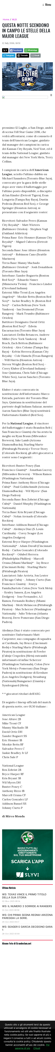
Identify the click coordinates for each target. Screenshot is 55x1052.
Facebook (17, 50)
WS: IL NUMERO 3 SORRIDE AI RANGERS (27, 906)
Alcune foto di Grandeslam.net (16, 943)
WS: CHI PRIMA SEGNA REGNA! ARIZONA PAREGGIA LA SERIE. (27, 916)
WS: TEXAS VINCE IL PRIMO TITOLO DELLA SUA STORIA (24, 896)
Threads (24, 55)
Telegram (10, 55)
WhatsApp (32, 50)
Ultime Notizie (9, 888)
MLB (14, 19)
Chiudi (36, 1048)
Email (37, 55)
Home (6, 19)
